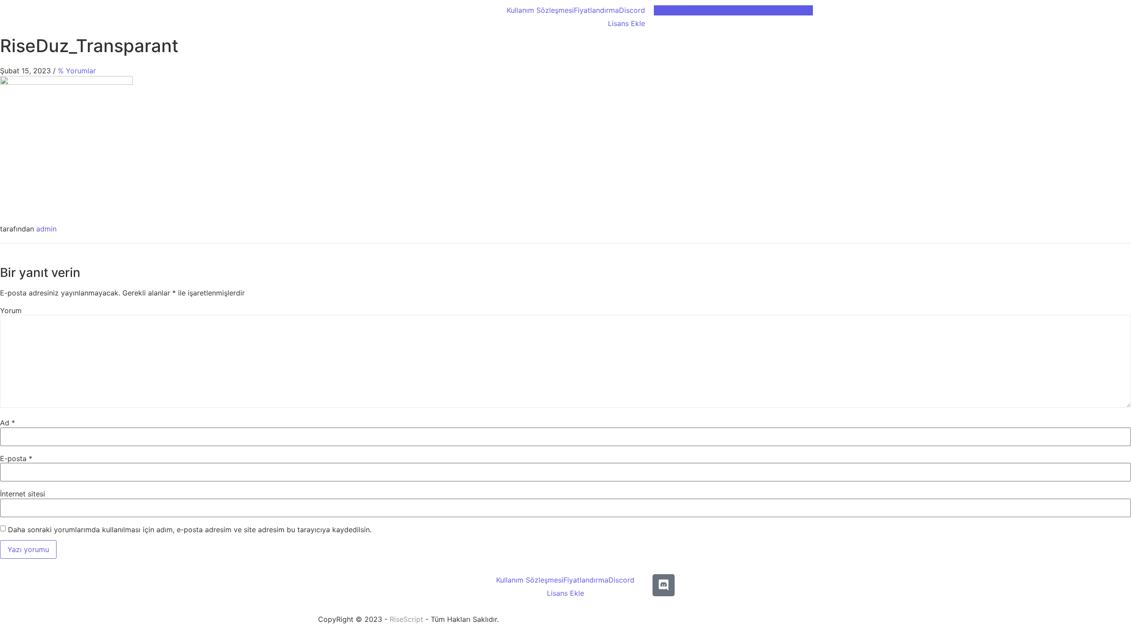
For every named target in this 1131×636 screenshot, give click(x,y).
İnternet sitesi (22, 493)
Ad (7, 422)
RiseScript (406, 619)
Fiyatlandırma (596, 10)
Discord (632, 10)
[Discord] (664, 585)
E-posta (16, 458)
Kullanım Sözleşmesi (540, 10)
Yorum (11, 310)
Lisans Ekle (626, 23)
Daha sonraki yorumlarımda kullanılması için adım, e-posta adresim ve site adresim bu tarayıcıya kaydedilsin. (190, 529)
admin (46, 228)
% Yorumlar (77, 70)
